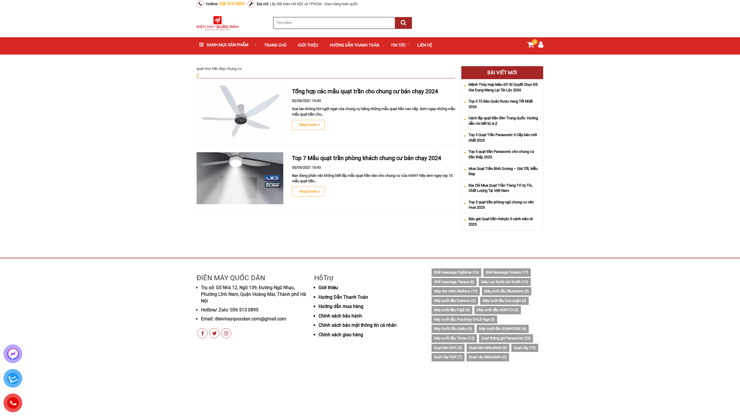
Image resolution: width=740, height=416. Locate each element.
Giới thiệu (308, 45)
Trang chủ (275, 45)
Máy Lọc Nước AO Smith (504, 282)
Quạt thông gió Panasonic (506, 338)
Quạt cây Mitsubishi (488, 357)
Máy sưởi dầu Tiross (454, 338)
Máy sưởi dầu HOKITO (498, 310)
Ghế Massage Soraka (507, 272)
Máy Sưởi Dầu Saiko (453, 328)
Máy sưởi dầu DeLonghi (504, 300)
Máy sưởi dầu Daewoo (455, 300)
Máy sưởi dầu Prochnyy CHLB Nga (464, 319)
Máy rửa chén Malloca (456, 291)
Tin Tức (398, 45)
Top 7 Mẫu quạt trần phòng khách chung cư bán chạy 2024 (366, 158)
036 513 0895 (232, 3)
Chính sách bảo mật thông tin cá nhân (358, 325)
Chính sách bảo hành (340, 316)
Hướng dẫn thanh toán (354, 45)
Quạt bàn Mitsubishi (488, 348)
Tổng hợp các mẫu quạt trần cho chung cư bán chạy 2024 (365, 91)
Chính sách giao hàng (341, 334)
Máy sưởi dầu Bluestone (506, 291)
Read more (308, 124)
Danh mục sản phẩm (227, 44)
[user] (540, 46)
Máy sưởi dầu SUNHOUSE (502, 328)
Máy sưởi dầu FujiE (452, 310)
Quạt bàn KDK (448, 348)
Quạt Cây (525, 348)
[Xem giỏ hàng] (530, 46)
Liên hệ (424, 45)
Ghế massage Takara (454, 282)
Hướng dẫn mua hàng (341, 306)
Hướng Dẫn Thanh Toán (343, 297)
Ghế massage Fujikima (456, 272)
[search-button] (403, 23)
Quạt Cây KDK (448, 357)
